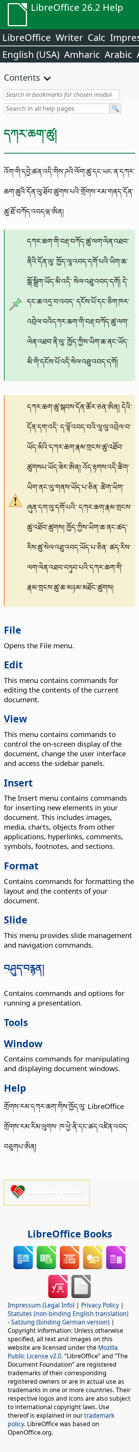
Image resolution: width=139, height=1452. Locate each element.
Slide (15, 919)
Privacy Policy (100, 1305)
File (12, 629)
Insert (18, 782)
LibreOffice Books (69, 1233)
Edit (13, 664)
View (15, 718)
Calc (96, 37)
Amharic (82, 54)
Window (23, 1043)
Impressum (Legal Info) (41, 1305)
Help (15, 1087)
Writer (69, 37)
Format (21, 865)
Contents (22, 77)
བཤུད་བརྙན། (24, 967)
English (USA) (30, 54)
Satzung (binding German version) (60, 1322)
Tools (16, 1022)
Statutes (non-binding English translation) (68, 1313)
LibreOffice (26, 37)
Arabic (118, 54)
